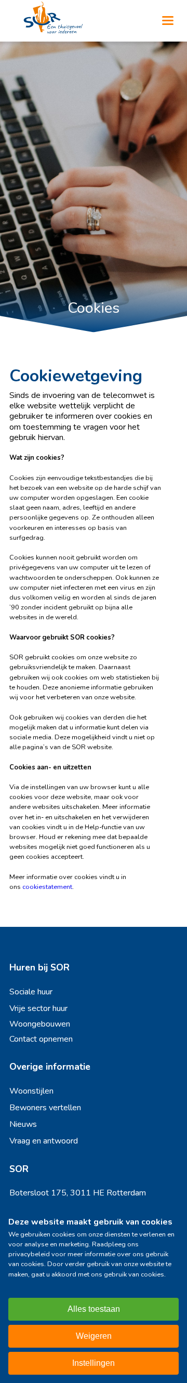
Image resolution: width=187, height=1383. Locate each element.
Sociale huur (30, 992)
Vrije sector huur (38, 1008)
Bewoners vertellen (45, 1107)
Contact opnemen (41, 1039)
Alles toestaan (94, 1309)
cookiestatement (47, 887)
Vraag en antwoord (43, 1141)
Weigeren (94, 1336)
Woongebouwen (39, 1024)
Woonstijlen (31, 1091)
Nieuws (23, 1124)
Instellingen (93, 1363)
